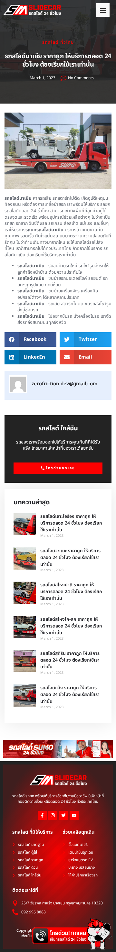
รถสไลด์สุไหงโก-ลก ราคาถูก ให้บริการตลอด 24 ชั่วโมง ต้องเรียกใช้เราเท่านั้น (71, 626)
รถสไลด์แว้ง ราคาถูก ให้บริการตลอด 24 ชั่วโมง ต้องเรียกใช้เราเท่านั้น (70, 694)
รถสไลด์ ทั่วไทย (58, 42)
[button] (103, 10)
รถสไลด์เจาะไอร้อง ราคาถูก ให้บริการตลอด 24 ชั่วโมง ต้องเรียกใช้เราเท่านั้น (71, 523)
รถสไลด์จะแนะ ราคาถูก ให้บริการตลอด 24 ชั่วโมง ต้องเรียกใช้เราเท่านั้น (70, 557)
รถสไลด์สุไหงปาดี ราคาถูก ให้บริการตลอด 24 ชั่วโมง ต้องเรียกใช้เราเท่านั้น (71, 591)
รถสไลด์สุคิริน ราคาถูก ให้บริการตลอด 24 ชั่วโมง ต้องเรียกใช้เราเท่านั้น (70, 660)
